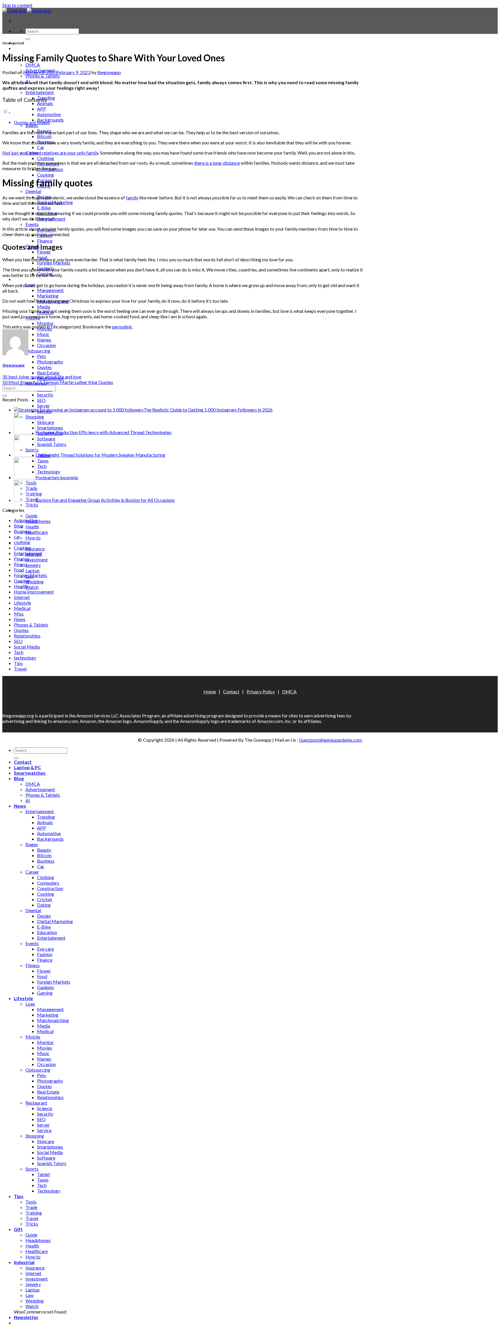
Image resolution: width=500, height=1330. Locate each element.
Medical (22, 608)
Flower (44, 251)
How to (33, 537)
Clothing (45, 158)
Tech (18, 652)
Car (40, 147)
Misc (19, 613)
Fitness (32, 965)
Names (44, 339)
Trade (31, 1207)
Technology (48, 1190)
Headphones (38, 521)
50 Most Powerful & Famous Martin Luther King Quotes (57, 382)
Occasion (46, 345)
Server (43, 405)
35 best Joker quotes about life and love (41, 376)
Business (22, 531)
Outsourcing (37, 350)
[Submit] (27, 39)
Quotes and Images (32, 122)
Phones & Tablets (42, 75)
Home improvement (34, 591)
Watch (31, 587)
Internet (22, 597)
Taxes (43, 1179)
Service (44, 1130)
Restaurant (36, 1102)
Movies (44, 1047)
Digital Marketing (55, 921)
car (17, 536)
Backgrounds (50, 119)
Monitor (45, 323)
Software (46, 1157)
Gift (18, 1229)
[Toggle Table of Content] (6, 112)
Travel (20, 668)
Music (43, 334)
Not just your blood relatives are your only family (50, 152)
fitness (20, 564)
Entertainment (39, 92)
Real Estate (48, 372)
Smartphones (50, 1146)
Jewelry (33, 565)
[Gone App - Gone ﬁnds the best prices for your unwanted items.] (27, 10)
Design (44, 915)
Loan (30, 1003)
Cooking (45, 174)
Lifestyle (23, 279)
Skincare (45, 1141)
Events (32, 224)
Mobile (32, 1036)
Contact (231, 691)
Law (29, 1295)
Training (33, 1212)
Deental (33, 191)
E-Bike (44, 207)
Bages (31, 125)
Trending (46, 817)
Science (44, 1108)
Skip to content (17, 5)
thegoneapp (109, 72)
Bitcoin (44, 136)
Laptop (32, 570)
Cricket (44, 899)
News (19, 619)
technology (25, 657)
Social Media (27, 646)
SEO (41, 400)
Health (32, 526)
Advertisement (40, 789)
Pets (41, 356)
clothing (22, 542)
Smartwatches (29, 773)
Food (19, 569)
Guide (31, 515)
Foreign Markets (53, 262)
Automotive (49, 114)
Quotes (44, 367)
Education (47, 932)
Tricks (31, 504)
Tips (18, 663)
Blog (18, 525)
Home (209, 691)
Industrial (24, 1262)
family (132, 197)
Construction (50, 888)
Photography (50, 361)
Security (45, 394)
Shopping (34, 1135)
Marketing (47, 295)
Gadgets (45, 987)
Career (32, 872)
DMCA (32, 64)
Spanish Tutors (51, 1163)
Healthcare (36, 532)
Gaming (22, 580)
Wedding (34, 581)
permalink (122, 326)
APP (41, 108)
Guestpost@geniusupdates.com (330, 740)
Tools (30, 1201)
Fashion (44, 954)
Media (43, 306)
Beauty (44, 850)
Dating (44, 905)
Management (50, 290)
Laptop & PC (27, 48)
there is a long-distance (217, 163)
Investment (36, 559)
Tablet (43, 1174)
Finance (44, 240)
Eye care (45, 948)
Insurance (35, 548)
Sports (31, 1168)
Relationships (27, 635)
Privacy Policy (261, 691)
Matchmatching (53, 1020)
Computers (48, 883)
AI (27, 800)
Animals (45, 103)
